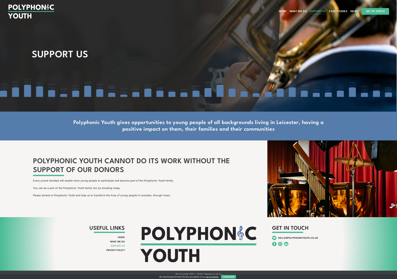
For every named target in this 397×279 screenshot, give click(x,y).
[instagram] (280, 244)
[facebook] (274, 244)
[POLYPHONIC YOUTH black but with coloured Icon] (198, 226)
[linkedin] (286, 244)
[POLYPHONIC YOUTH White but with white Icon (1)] (31, 5)
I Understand (228, 277)
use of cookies (211, 277)
